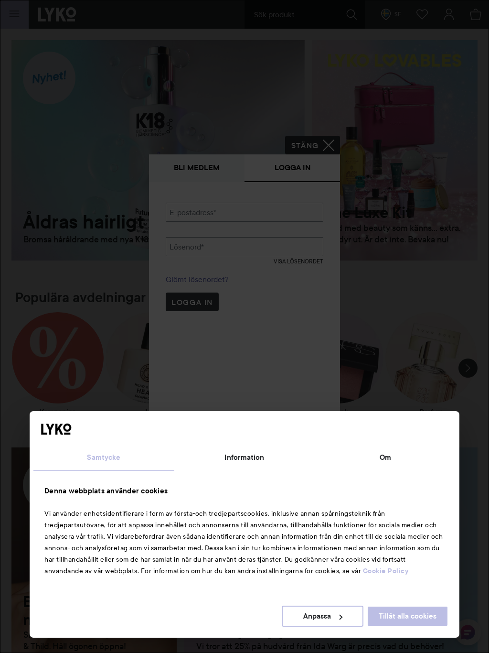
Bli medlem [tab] (197, 167)
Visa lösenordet (298, 261)
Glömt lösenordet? (197, 279)
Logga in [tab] (292, 167)
